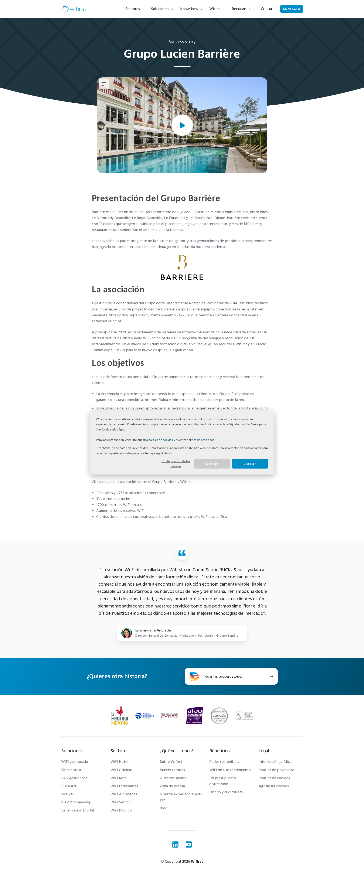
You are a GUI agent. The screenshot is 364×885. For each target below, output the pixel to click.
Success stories (172, 770)
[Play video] (182, 125)
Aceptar (250, 463)
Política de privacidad (276, 770)
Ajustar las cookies (274, 786)
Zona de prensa (172, 786)
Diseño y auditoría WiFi (228, 792)
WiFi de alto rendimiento (230, 770)
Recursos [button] (239, 8)
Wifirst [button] (215, 8)
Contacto (291, 9)
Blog (163, 808)
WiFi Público (121, 810)
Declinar (212, 463)
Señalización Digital (77, 810)
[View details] (175, 844)
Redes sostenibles (224, 761)
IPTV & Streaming (75, 802)
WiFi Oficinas (121, 770)
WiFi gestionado (74, 761)
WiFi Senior (120, 802)
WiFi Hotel (119, 761)
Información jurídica (275, 761)
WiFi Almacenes (123, 794)
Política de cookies (274, 778)
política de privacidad (200, 440)
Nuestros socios (173, 778)
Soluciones (160, 8)
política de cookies (161, 440)
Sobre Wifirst (171, 761)
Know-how (189, 8)
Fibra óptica (71, 770)
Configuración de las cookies (175, 463)
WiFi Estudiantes (124, 786)
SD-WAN (68, 786)
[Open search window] (263, 9)
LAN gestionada (74, 778)
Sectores (132, 8)
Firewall (67, 794)
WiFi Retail (119, 778)
